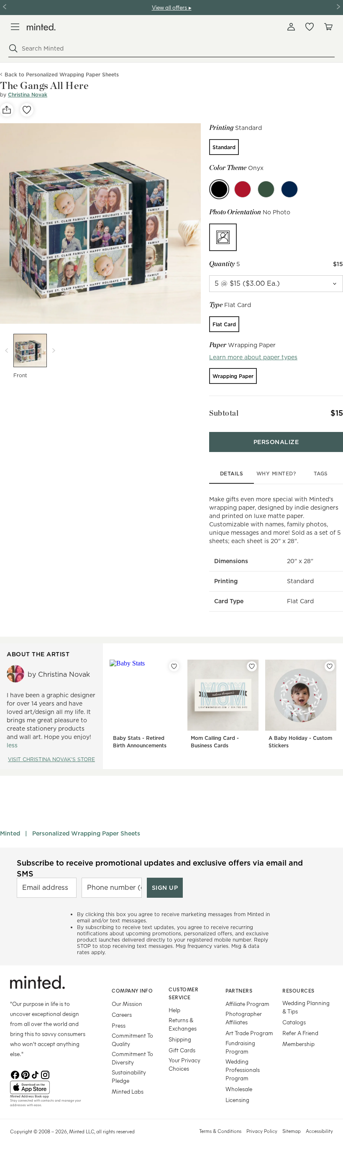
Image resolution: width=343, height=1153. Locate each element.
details (231, 473)
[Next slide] (53, 350)
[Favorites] (309, 26)
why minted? (276, 473)
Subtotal (223, 413)
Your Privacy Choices (184, 1064)
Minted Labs (127, 1091)
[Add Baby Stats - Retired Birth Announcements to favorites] (174, 666)
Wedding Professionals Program (242, 1069)
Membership (298, 1044)
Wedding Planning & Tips (306, 1007)
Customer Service (183, 993)
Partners (238, 990)
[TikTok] (35, 1074)
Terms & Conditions (220, 1131)
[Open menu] (15, 26)
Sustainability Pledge (129, 1076)
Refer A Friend (300, 1033)
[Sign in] (291, 26)
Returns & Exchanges (183, 1024)
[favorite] (26, 110)
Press (118, 1025)
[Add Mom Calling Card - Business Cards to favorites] (252, 666)
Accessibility (319, 1131)
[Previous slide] (6, 350)
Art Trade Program (249, 1033)
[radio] (224, 147)
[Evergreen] (266, 189)
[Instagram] (45, 1074)
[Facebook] (15, 1074)
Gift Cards (182, 1050)
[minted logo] (41, 26)
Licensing (237, 1100)
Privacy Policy (261, 1131)
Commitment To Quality (132, 1039)
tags (321, 473)
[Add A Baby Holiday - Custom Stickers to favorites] (330, 666)
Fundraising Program (240, 1047)
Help (174, 1010)
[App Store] (50, 1087)
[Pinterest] (25, 1074)
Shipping (180, 1039)
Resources (298, 990)
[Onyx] (219, 189)
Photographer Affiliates (243, 1018)
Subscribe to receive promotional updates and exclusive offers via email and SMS (160, 868)
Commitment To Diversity (132, 1058)
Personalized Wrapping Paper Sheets (86, 833)
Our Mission (127, 1004)
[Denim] (289, 189)
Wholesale (238, 1089)
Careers (122, 1014)
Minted (10, 833)
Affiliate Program (247, 1004)
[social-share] (6, 110)
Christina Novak (27, 94)
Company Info (132, 990)
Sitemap (291, 1131)
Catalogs (294, 1022)
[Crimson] (243, 189)
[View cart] (328, 26)
